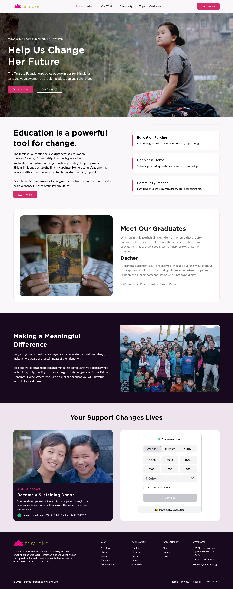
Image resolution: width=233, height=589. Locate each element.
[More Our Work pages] (114, 6)
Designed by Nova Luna (45, 581)
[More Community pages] (134, 6)
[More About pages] (96, 6)
